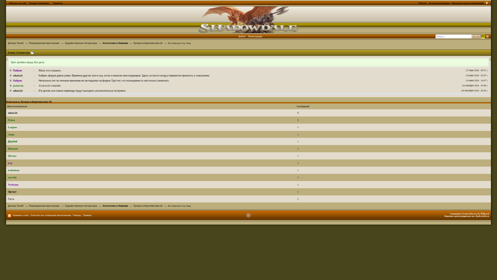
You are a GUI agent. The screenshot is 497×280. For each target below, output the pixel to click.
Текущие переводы (39, 3)
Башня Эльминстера (19, 52)
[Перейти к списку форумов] (248, 19)
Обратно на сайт (18, 3)
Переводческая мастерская (44, 205)
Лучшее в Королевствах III (147, 205)
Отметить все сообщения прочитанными (50, 215)
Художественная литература (81, 205)
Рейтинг (423, 3)
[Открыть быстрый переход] (487, 3)
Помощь (77, 215)
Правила (58, 3)
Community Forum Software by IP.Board (469, 214)
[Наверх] (248, 215)
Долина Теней (15, 205)
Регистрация (255, 36)
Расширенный (487, 36)
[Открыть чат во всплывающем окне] (32, 53)
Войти (242, 36)
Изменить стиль (21, 215)
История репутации (439, 3)
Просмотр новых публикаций (468, 3)
